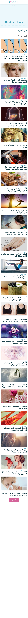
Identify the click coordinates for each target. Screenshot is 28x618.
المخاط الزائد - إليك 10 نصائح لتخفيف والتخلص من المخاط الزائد (14, 494)
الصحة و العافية (24, 54)
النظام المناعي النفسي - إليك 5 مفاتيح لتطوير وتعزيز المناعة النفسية (14, 473)
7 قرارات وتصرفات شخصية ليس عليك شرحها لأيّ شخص (14, 211)
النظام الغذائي (24, 426)
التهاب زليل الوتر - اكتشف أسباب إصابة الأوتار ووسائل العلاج (14, 255)
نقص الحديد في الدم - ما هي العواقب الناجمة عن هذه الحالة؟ (14, 451)
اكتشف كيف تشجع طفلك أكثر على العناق (15, 146)
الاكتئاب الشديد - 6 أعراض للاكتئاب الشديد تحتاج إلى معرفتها (15, 364)
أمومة (26, 143)
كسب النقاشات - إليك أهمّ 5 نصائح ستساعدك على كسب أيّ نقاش (15, 233)
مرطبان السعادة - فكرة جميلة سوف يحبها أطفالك (15, 407)
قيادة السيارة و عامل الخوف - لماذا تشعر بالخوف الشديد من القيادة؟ (15, 168)
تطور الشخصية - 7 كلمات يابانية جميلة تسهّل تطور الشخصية (14, 342)
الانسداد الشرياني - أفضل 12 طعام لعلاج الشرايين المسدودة (15, 429)
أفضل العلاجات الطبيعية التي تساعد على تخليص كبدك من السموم (15, 124)
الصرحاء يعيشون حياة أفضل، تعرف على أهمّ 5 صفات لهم (15, 103)
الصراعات (25, 383)
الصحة (25, 252)
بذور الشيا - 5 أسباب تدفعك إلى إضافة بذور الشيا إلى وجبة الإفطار (14, 299)
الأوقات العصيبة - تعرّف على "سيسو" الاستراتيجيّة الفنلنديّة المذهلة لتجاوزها (14, 386)
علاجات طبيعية (24, 121)
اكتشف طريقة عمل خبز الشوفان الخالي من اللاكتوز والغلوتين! (16, 190)
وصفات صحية (24, 295)
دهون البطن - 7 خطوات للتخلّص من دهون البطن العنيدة (15, 277)
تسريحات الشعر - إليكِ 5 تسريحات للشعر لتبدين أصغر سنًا (15, 81)
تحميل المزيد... (14, 500)
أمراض (25, 361)
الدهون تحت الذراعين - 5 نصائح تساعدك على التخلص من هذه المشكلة (14, 320)
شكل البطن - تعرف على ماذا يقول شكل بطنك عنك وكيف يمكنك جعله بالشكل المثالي (15, 58)
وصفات (25, 187)
